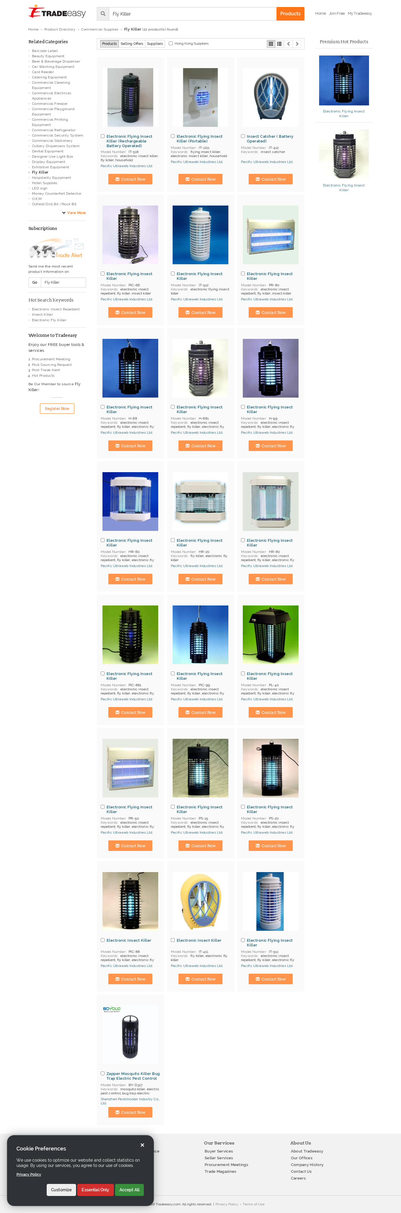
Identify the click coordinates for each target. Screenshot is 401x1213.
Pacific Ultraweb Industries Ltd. (127, 166)
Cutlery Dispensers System (56, 146)
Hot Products (43, 376)
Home (33, 29)
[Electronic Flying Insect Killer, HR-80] (271, 501)
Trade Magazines (221, 1171)
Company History (307, 1164)
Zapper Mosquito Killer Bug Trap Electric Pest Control (133, 1076)
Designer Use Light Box (52, 156)
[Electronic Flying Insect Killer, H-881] (200, 368)
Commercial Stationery (52, 141)
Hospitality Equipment (51, 178)
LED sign (40, 188)
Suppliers (155, 44)
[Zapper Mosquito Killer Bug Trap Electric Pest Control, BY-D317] (130, 1034)
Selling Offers (132, 44)
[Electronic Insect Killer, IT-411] (200, 901)
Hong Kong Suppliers (192, 43)
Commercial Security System (57, 135)
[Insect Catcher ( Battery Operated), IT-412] (271, 97)
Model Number (113, 152)
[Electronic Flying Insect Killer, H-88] (130, 368)
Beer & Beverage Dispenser (56, 61)
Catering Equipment (49, 77)
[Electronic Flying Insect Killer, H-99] (271, 368)
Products (109, 44)
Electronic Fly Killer (49, 320)
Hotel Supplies (45, 183)
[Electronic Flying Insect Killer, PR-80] (271, 235)
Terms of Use (253, 1204)
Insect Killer (42, 314)
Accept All (129, 1189)
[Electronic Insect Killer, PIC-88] (130, 901)
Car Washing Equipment (53, 67)
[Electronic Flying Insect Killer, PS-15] (200, 768)
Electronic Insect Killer (129, 940)
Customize (61, 1189)
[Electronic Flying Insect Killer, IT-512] (200, 235)
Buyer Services (219, 1151)
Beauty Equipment (48, 56)
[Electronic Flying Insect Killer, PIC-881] (130, 634)
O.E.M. (37, 199)
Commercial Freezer (50, 104)
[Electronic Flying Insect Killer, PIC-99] (200, 634)
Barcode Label (45, 51)
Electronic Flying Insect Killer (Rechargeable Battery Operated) (130, 141)
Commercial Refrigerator (54, 130)
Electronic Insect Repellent (56, 309)
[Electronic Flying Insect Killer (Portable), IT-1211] (200, 97)
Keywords (109, 156)
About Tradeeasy (307, 1151)
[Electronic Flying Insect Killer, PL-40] (271, 634)
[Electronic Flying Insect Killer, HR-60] (130, 501)
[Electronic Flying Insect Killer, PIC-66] (130, 235)
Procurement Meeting (51, 359)
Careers (298, 1178)
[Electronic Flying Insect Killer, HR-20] (200, 501)
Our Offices (302, 1158)
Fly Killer (40, 172)
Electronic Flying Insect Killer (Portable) (200, 138)
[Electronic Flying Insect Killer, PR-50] (130, 768)
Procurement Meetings (226, 1164)
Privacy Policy (226, 1204)
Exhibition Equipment (50, 167)
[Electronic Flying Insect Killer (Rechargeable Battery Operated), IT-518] (130, 97)
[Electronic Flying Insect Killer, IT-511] (271, 901)
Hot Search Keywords (50, 300)
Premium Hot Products (344, 41)
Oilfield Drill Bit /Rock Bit (54, 204)
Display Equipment (48, 162)
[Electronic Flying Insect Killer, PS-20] (271, 768)
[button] (360, 13)
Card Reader (43, 72)
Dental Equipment (48, 151)
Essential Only (95, 1189)
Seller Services (219, 1158)
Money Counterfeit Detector (57, 193)
